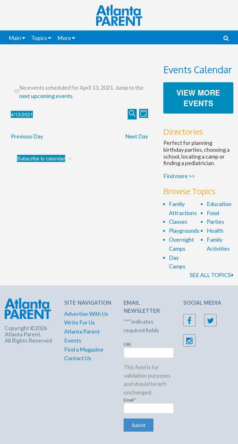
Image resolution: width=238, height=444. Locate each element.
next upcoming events (46, 95)
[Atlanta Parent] (28, 307)
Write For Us (79, 322)
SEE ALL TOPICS (210, 274)
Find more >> (179, 176)
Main (15, 37)
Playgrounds (184, 230)
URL (128, 344)
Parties (215, 221)
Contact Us (77, 358)
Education (219, 203)
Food (213, 212)
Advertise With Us (86, 313)
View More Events (198, 97)
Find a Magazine (84, 349)
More (64, 37)
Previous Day (27, 136)
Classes (178, 221)
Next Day (136, 136)
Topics (39, 37)
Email (130, 399)
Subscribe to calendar (41, 158)
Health (215, 230)
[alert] (79, 92)
